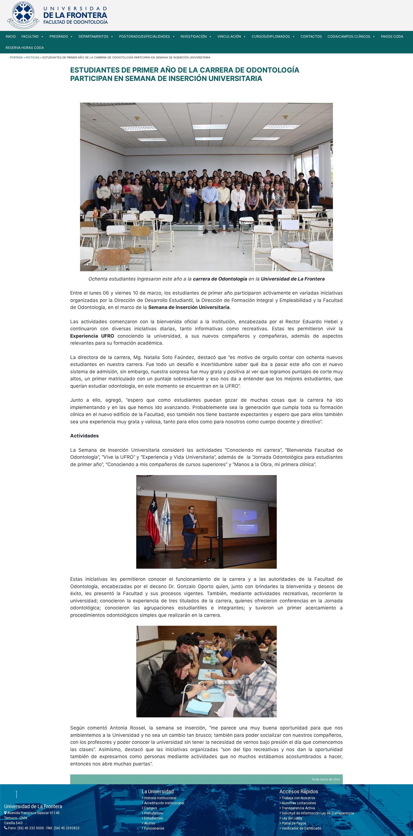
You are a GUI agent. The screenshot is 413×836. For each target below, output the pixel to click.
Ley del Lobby (291, 818)
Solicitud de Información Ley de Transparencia (317, 813)
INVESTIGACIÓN (194, 36)
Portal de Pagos (293, 823)
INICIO (11, 36)
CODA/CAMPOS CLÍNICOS (349, 36)
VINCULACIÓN (229, 36)
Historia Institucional (159, 798)
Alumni (149, 823)
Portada (16, 57)
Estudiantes (153, 818)
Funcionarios (153, 828)
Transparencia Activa (298, 808)
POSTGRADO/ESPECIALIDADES (144, 36)
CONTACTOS (311, 36)
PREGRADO (58, 36)
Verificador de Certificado (301, 828)
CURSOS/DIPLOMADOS (271, 36)
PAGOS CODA (392, 36)
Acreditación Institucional (163, 803)
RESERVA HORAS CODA (25, 48)
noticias (32, 57)
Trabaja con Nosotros (298, 798)
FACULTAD (30, 36)
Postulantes (153, 813)
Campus (150, 808)
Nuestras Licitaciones (298, 803)
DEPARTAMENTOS (93, 36)
